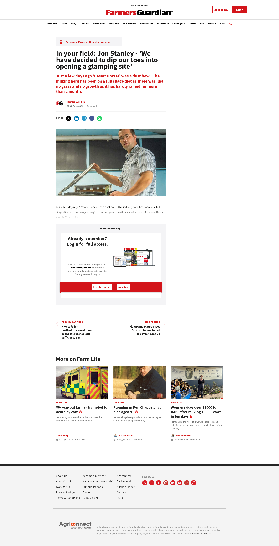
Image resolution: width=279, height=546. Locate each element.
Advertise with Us (139, 5)
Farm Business (129, 23)
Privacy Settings (65, 492)
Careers (192, 23)
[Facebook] (158, 482)
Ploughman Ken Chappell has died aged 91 (137, 409)
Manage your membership (98, 481)
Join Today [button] (221, 10)
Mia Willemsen (126, 435)
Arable (64, 23)
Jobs (202, 23)
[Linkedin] (172, 482)
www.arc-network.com (202, 533)
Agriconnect (124, 476)
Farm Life (61, 402)
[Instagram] (165, 482)
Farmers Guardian (76, 101)
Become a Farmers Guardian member (89, 42)
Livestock (84, 23)
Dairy (73, 23)
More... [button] (223, 23)
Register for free (102, 287)
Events (86, 492)
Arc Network (124, 481)
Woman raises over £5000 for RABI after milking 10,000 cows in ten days (196, 412)
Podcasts (212, 23)
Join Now (123, 287)
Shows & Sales (146, 23)
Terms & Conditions (68, 498)
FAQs (120, 498)
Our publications (92, 487)
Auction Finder (125, 487)
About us (61, 476)
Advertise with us (66, 481)
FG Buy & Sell (90, 498)
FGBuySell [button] (162, 23)
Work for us (63, 487)
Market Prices (99, 23)
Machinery (114, 23)
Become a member (93, 476)
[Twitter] (144, 482)
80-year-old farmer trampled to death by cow (81, 409)
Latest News (52, 23)
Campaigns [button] (177, 23)
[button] (231, 24)
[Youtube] (179, 482)
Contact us (123, 492)
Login (239, 10)
